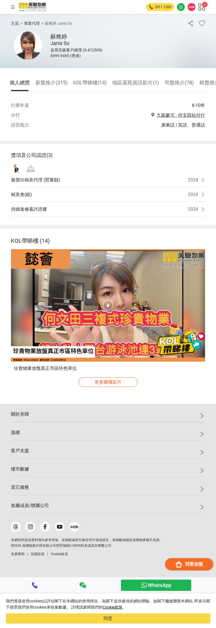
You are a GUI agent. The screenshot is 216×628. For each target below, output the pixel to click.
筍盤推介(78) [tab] (179, 82)
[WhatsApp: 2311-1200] (181, 7)
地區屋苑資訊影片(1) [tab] (135, 82)
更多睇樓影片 (108, 382)
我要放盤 (194, 564)
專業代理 (32, 23)
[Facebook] (45, 527)
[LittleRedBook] (74, 527)
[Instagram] (30, 527)
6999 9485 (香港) (65, 55)
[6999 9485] (35, 585)
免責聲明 (17, 554)
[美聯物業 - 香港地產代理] (32, 7)
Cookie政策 (112, 607)
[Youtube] (59, 527)
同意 (108, 618)
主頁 (15, 23)
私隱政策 (37, 554)
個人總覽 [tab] (20, 82)
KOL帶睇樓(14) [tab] (90, 82)
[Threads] (16, 527)
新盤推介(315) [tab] (51, 82)
